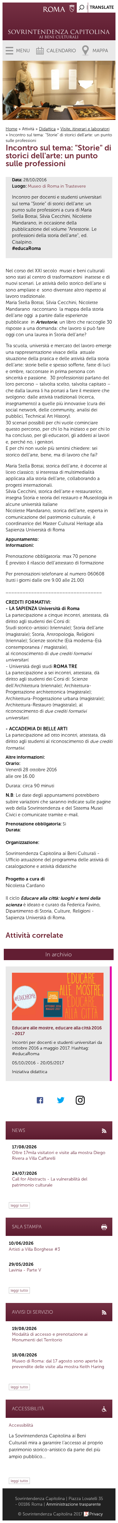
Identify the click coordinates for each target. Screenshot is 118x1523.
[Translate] (95, 6)
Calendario (61, 51)
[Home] (59, 25)
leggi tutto (19, 1205)
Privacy (96, 1514)
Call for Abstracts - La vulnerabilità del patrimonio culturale (49, 1181)
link (107, 1074)
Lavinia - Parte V (25, 1270)
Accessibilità (21, 1425)
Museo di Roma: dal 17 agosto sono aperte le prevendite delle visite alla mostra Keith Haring (58, 1363)
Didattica (47, 129)
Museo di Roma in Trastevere (57, 186)
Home (11, 129)
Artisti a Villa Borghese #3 (34, 1249)
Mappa (100, 51)
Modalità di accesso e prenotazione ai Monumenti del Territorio (49, 1337)
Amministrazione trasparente (73, 1504)
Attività (28, 129)
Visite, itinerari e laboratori (85, 129)
